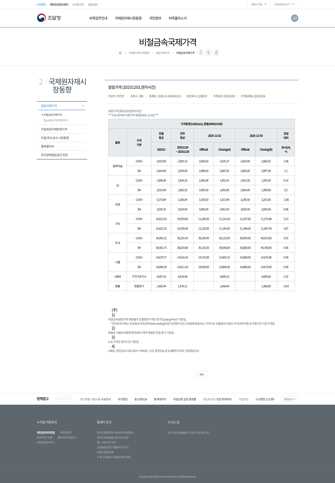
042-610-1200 (121, 437)
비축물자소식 (178, 18)
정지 (64, 399)
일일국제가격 (162, 53)
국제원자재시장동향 (128, 18)
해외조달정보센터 (59, 4)
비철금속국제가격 (185, 53)
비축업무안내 (98, 18)
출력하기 (216, 52)
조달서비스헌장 (45, 437)
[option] (95, 399)
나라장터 (41, 4)
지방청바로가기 (282, 4)
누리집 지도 (78, 4)
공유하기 (201, 52)
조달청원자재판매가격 (54, 129)
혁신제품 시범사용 (95, 399)
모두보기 (288, 399)
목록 (201, 374)
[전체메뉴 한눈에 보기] (294, 18)
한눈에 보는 (217, 399)
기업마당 (243, 399)
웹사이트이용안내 (67, 437)
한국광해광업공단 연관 (54, 155)
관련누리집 (256, 4)
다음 (70, 399)
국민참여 (155, 18)
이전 (58, 399)
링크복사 (209, 52)
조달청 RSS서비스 (46, 442)
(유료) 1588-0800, (105, 437)
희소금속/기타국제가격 (55, 120)
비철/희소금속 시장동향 (55, 137)
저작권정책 (65, 432)
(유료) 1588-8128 (105, 452)
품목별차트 (47, 146)
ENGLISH (93, 4)
